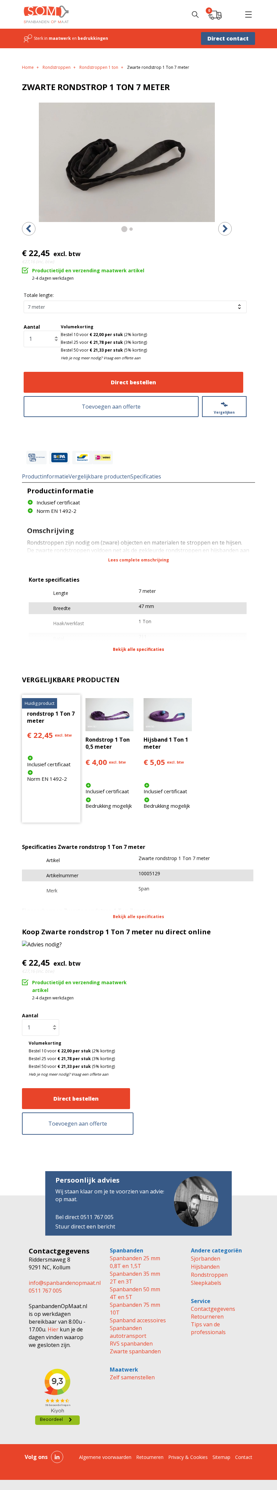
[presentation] (28, 229)
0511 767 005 (45, 1290)
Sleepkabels (206, 1283)
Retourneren (207, 1316)
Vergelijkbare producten (99, 476)
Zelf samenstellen (132, 1377)
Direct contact (228, 38)
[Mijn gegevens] (231, 14)
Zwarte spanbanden (135, 1351)
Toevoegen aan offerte (111, 406)
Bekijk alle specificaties (138, 649)
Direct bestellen (133, 382)
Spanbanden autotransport (128, 1332)
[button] (248, 14)
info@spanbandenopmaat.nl (65, 1283)
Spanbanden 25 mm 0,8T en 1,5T (135, 1262)
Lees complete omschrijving (138, 560)
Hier (52, 1329)
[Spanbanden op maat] (46, 14)
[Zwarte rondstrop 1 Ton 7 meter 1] (127, 162)
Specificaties (145, 476)
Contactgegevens (213, 1309)
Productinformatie (45, 476)
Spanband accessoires (138, 1320)
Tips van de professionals (208, 1328)
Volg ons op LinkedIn (57, 1457)
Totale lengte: (39, 295)
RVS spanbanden (131, 1343)
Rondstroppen (209, 1274)
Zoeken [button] (195, 14)
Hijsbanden (205, 1266)
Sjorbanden (205, 1258)
